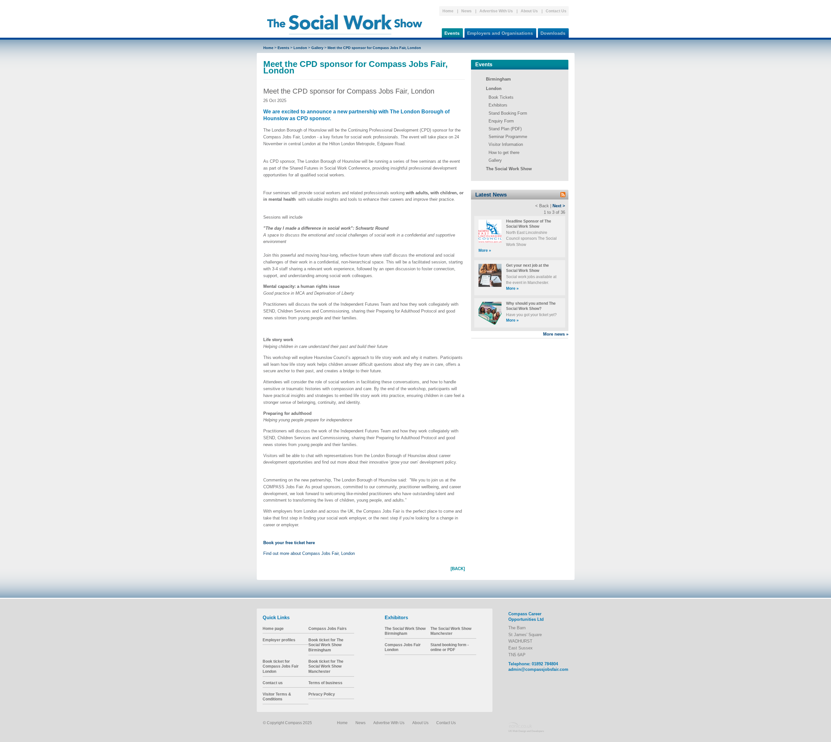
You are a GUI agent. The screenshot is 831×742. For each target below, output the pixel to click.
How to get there (504, 152)
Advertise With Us (496, 11)
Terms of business (325, 683)
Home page (273, 628)
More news (555, 334)
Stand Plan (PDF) (505, 128)
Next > (558, 205)
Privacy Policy (321, 694)
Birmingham (498, 79)
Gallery (317, 48)
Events (452, 33)
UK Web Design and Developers (526, 730)
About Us (529, 11)
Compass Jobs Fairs (327, 628)
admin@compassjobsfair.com (538, 669)
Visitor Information (506, 144)
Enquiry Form (501, 121)
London (300, 48)
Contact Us (556, 11)
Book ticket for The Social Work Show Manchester (325, 666)
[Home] (345, 37)
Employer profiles (279, 640)
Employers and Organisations (500, 33)
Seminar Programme (508, 136)
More (484, 250)
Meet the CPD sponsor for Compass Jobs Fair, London (374, 48)
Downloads (552, 33)
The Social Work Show (509, 168)
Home (447, 11)
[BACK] (458, 568)
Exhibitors (498, 105)
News (466, 11)
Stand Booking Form (508, 113)
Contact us (273, 683)
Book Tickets (501, 97)
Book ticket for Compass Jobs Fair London (281, 666)
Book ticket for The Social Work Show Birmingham (325, 645)
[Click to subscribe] (562, 195)
